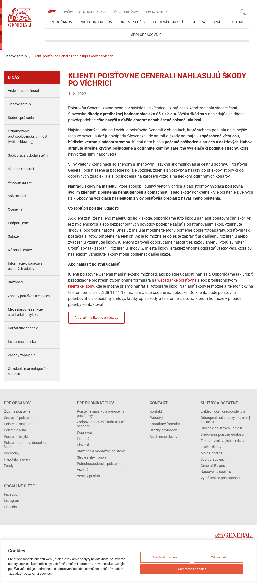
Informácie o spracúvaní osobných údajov (26, 266)
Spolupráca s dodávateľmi (28, 155)
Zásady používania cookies (29, 296)
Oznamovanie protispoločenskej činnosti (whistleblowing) (28, 136)
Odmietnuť (218, 557)
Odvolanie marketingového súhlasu (28, 371)
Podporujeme (18, 223)
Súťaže (13, 236)
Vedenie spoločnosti (23, 91)
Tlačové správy (15, 56)
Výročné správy (20, 182)
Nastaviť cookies (165, 557)
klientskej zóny (81, 286)
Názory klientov (20, 250)
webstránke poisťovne (176, 280)
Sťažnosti (15, 282)
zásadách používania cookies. (30, 573)
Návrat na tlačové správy (96, 317)
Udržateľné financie (23, 328)
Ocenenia (15, 209)
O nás (14, 77)
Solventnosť (17, 196)
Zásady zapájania (21, 355)
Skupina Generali (21, 169)
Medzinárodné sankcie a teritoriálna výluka (25, 312)
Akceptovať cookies (191, 569)
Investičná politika (22, 342)
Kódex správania (21, 118)
